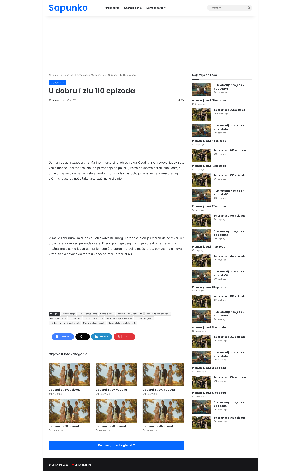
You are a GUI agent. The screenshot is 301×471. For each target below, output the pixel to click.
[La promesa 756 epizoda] (201, 301)
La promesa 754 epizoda (230, 377)
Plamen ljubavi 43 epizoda (209, 166)
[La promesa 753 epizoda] (201, 422)
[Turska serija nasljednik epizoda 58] (201, 89)
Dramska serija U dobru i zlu (129, 313)
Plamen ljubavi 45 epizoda (209, 100)
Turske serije (111, 7)
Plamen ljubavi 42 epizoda (209, 206)
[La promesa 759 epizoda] (201, 180)
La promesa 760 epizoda (230, 150)
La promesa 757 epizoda (230, 256)
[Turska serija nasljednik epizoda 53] (201, 316)
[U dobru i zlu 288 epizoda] (116, 411)
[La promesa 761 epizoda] (201, 114)
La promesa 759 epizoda (230, 175)
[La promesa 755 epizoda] (201, 341)
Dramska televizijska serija (158, 313)
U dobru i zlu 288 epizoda (112, 426)
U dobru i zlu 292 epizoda (64, 389)
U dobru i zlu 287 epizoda (159, 426)
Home (54, 75)
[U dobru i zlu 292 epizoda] (69, 374)
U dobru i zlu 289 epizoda (64, 426)
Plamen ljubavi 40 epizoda (209, 287)
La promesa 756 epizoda (230, 296)
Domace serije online (87, 313)
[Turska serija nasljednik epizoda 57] (201, 130)
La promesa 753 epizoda (230, 417)
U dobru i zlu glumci (144, 318)
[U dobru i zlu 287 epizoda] (163, 411)
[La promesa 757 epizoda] (201, 260)
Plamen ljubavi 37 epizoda (209, 393)
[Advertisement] (150, 43)
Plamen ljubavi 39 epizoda (209, 327)
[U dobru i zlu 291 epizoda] (116, 374)
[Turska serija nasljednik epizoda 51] (201, 407)
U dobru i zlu (99, 75)
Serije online (66, 75)
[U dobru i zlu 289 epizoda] (69, 411)
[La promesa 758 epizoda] (201, 220)
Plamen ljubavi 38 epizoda (209, 368)
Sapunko (55, 100)
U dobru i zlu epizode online (119, 318)
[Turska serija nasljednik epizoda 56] (201, 195)
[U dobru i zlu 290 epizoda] (163, 374)
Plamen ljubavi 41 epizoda (208, 246)
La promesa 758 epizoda (230, 215)
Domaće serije (154, 7)
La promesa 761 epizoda (229, 110)
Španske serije (133, 7)
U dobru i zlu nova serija (94, 323)
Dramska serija (107, 313)
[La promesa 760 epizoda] (201, 155)
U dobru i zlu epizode (93, 318)
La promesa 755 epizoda (230, 337)
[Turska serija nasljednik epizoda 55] (201, 235)
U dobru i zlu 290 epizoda (159, 389)
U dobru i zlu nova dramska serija (65, 323)
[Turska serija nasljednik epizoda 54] (201, 276)
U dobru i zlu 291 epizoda (111, 389)
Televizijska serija (58, 318)
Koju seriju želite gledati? (116, 445)
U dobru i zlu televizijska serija (122, 323)
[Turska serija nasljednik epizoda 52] (201, 357)
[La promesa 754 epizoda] (201, 382)
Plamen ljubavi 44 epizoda (209, 141)
